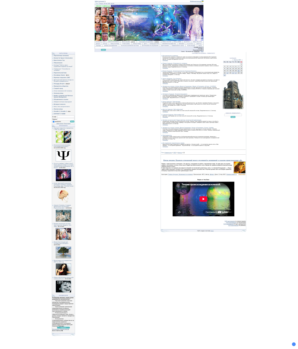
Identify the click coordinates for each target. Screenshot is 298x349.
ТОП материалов (230, 221)
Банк (104, 41)
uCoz (212, 230)
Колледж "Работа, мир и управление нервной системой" (63, 65)
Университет (168, 152)
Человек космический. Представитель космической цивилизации (182, 120)
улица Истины (114, 43)
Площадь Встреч (154, 43)
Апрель (180, 152)
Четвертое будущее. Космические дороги (175, 94)
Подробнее (165, 60)
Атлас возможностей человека (63, 91)
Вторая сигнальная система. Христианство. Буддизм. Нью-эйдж (63, 225)
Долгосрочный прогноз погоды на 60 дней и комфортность (63, 80)
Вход (200, 45)
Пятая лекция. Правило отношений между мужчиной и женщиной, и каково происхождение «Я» (202, 160)
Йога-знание (126, 42)
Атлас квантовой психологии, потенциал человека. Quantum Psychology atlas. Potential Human (63, 185)
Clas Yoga (190, 43)
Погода (105, 43)
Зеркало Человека (113, 41)
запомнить (58, 121)
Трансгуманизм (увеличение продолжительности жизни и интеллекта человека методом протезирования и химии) (62, 309)
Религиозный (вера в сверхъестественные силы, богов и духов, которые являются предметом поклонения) (63, 315)
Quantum (187, 41)
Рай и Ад (198, 43)
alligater (212, 174)
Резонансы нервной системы (130, 45)
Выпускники (165, 45)
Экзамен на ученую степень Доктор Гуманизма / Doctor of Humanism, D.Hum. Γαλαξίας (188, 127)
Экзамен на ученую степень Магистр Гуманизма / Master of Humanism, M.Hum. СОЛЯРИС (189, 86)
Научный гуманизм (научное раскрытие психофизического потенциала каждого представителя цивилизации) (62, 303)
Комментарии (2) (232, 174)
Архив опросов (64, 329)
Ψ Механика (126, 43)
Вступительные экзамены (170, 55)
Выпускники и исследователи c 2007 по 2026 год (63, 261)
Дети (145, 43)
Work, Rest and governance (62, 106)
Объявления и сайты (178, 45)
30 (224, 75)
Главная (98, 41)
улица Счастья (166, 41)
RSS (202, 51)
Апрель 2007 (237, 60)
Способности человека (146, 42)
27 (236, 73)
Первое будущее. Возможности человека (175, 63)
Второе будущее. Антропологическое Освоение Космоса (179, 71)
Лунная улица (137, 43)
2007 (174, 152)
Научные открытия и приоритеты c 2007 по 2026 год (63, 128)
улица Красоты (197, 41)
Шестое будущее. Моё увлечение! (173, 109)
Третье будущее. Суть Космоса (172, 78)
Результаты (55, 329)
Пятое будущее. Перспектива (171, 101)
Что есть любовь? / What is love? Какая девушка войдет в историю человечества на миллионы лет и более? (64, 165)
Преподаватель (167, 135)
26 (233, 73)
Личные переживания (110, 45)
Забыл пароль (59, 123)
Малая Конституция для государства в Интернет (61, 242)
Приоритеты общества (169, 43)
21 (238, 70)
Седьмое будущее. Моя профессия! (173, 114)
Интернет (182, 43)
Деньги (98, 43)
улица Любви (177, 41)
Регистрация (191, 45)
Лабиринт (56, 101)
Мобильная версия (195, 1)
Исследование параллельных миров (173, 143)
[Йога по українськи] (202, 1)
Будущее (98, 45)
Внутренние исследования (150, 45)
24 (227, 73)
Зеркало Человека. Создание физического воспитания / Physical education (62, 206)
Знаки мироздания (66, 101)
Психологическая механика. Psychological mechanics (62, 145)
